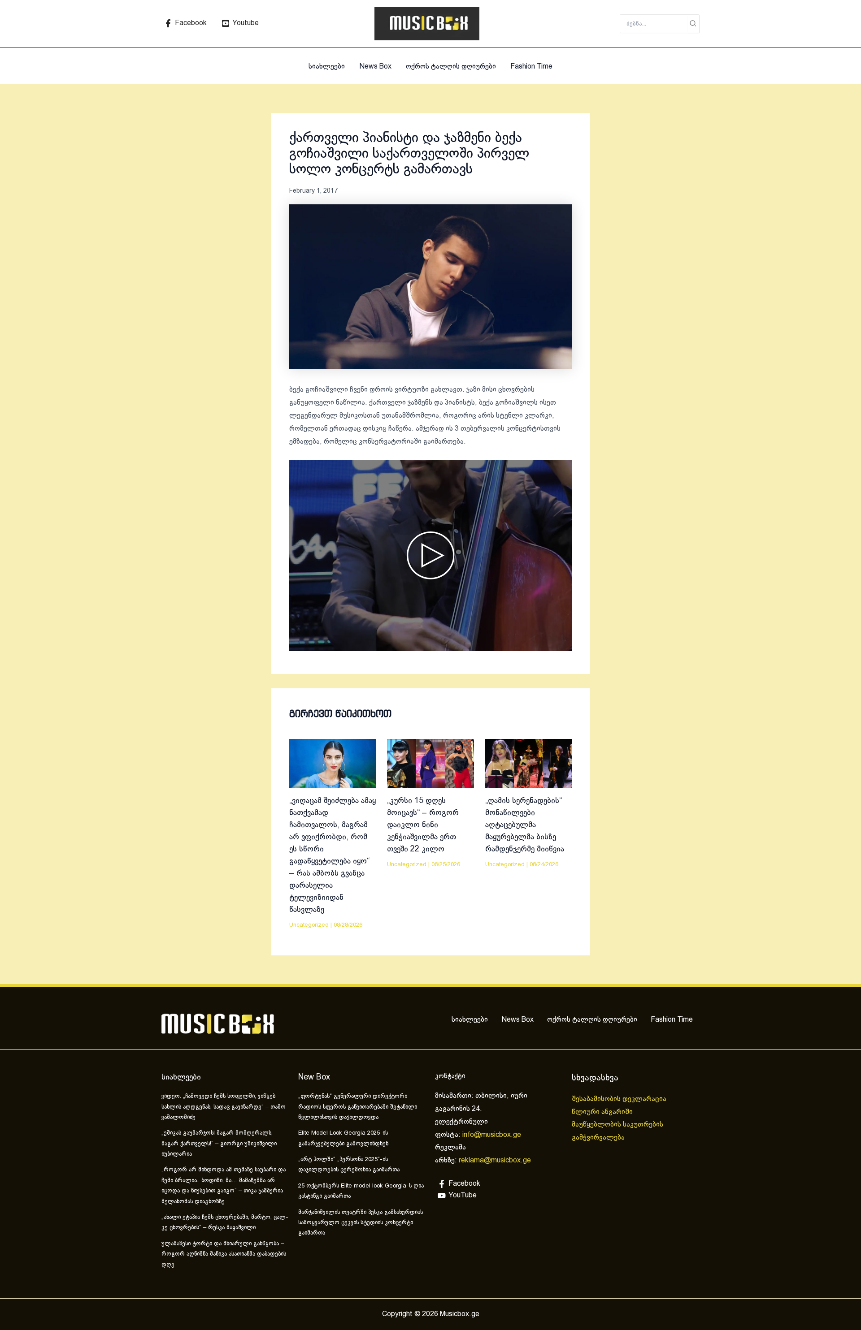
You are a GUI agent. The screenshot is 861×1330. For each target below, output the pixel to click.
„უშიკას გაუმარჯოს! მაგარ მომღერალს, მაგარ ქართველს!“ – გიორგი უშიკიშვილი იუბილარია (219, 1144)
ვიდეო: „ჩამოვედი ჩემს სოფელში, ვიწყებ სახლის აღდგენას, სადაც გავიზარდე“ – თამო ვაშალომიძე (223, 1107)
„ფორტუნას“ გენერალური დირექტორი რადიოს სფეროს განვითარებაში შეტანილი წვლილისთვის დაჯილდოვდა (357, 1107)
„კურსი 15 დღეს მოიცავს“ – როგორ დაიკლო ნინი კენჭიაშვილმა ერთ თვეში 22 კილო (423, 825)
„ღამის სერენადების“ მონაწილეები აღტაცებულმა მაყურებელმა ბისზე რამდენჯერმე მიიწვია (524, 825)
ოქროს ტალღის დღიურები (451, 66)
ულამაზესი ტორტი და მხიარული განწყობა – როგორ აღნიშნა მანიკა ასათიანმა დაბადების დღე (223, 1254)
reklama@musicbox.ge (495, 1160)
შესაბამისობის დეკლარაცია (620, 1099)
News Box (375, 66)
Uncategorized (309, 925)
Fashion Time (531, 66)
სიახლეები (327, 66)
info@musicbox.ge (491, 1134)
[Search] (693, 24)
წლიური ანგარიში (603, 1112)
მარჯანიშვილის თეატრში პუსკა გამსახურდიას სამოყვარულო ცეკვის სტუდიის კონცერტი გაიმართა (360, 1223)
